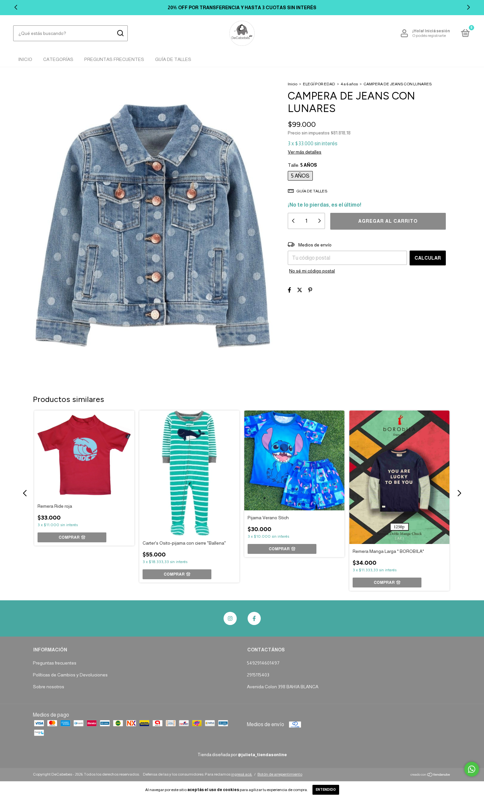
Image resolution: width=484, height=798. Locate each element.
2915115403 (258, 674)
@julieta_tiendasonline (262, 754)
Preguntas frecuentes (54, 663)
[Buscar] (120, 33)
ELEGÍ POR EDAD (319, 84)
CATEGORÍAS (58, 59)
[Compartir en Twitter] (299, 290)
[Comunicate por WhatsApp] (471, 769)
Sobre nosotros (48, 686)
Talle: (302, 165)
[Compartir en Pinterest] (310, 290)
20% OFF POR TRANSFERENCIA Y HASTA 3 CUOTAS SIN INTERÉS (242, 7)
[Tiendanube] (430, 775)
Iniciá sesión (437, 31)
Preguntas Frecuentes (114, 59)
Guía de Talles (173, 59)
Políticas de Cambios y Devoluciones (70, 674)
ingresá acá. (241, 774)
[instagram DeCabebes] (230, 618)
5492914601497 (263, 663)
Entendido (326, 789)
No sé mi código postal (312, 270)
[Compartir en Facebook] (289, 290)
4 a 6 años (349, 84)
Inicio (25, 59)
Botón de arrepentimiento (279, 774)
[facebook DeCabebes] (254, 618)
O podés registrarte (429, 35)
